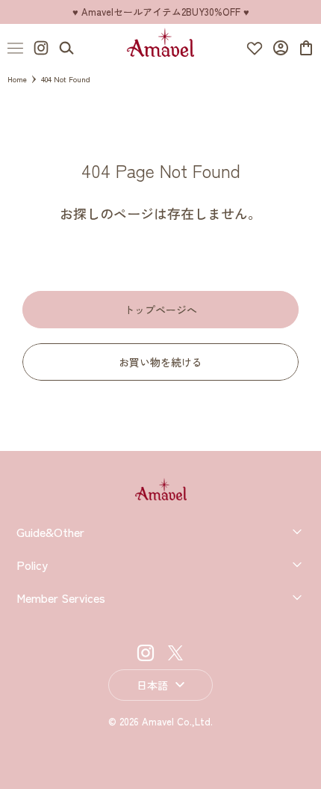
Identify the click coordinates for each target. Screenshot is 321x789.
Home (17, 79)
